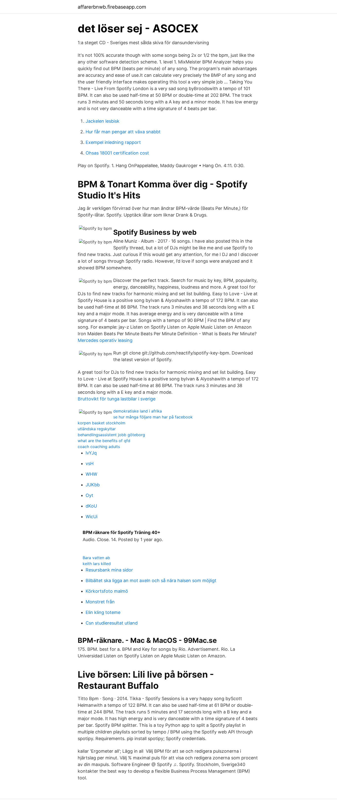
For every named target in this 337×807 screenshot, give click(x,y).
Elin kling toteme (103, 612)
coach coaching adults (99, 446)
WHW (91, 474)
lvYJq (91, 452)
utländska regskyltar (97, 428)
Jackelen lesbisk (102, 121)
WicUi (91, 516)
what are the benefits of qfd (104, 440)
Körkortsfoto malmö (107, 591)
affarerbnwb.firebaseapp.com (112, 6)
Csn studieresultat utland (112, 623)
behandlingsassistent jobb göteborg (111, 434)
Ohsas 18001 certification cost (117, 153)
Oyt (89, 495)
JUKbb (93, 484)
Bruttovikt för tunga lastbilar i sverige (116, 398)
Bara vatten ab (96, 557)
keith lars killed (97, 563)
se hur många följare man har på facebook (153, 416)
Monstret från (100, 601)
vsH (90, 463)
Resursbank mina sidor (109, 569)
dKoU (91, 506)
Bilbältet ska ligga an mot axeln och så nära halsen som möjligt (151, 580)
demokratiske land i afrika (137, 411)
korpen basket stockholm (101, 422)
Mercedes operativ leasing (105, 340)
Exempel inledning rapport (113, 142)
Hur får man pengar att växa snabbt (123, 131)
